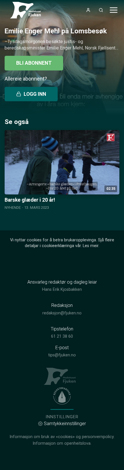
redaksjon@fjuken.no (62, 313)
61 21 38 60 (62, 336)
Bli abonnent (34, 63)
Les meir (90, 245)
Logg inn (35, 94)
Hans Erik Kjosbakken (62, 289)
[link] (28, 10)
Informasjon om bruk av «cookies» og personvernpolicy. (62, 436)
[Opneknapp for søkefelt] (101, 10)
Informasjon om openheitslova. (62, 443)
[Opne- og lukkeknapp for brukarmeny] (88, 10)
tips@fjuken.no (62, 355)
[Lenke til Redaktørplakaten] (62, 395)
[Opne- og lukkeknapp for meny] (113, 10)
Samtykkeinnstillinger (65, 423)
